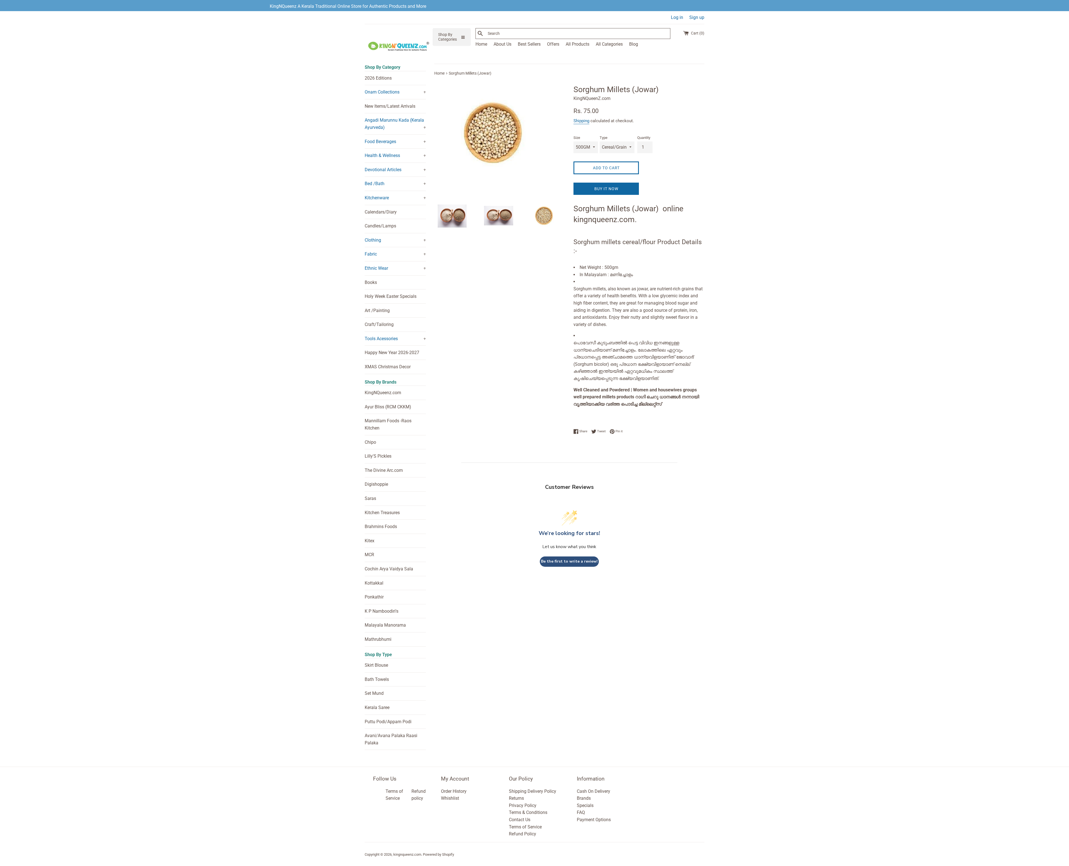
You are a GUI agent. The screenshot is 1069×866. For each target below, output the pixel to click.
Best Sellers (529, 44)
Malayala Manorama (385, 625)
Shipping (581, 120)
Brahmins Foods (381, 526)
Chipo (370, 442)
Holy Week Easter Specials (390, 296)
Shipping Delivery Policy (532, 791)
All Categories (609, 44)
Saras (370, 498)
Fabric (371, 254)
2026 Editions (378, 78)
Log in (677, 17)
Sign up (696, 17)
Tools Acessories (381, 338)
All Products (577, 44)
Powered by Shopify (438, 854)
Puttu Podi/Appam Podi (388, 721)
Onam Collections (382, 92)
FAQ (581, 812)
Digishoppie (376, 484)
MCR (369, 554)
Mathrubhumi (378, 639)
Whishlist (450, 798)
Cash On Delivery (593, 791)
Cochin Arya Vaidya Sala (389, 568)
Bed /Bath (374, 183)
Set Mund (374, 693)
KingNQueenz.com (383, 392)
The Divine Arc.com (384, 470)
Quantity (643, 138)
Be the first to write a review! (569, 561)
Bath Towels (377, 679)
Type (603, 138)
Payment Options (594, 819)
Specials (585, 805)
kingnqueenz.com (407, 854)
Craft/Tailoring (379, 324)
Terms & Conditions (528, 812)
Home (481, 44)
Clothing (373, 240)
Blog (633, 44)
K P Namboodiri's (381, 611)
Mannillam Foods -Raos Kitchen (388, 424)
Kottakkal (374, 583)
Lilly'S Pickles (378, 456)
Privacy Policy (522, 805)
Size (576, 138)
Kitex (369, 540)
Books (371, 282)
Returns (516, 798)
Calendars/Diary (381, 212)
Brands (584, 798)
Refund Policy (522, 833)
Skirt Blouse (376, 665)
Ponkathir (374, 597)
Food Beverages (380, 141)
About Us (502, 44)
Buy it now (606, 189)
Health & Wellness (382, 155)
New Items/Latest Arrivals (390, 106)
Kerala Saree (377, 707)
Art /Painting (377, 310)
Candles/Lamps (380, 226)
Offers (553, 44)
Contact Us (519, 819)
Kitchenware (377, 197)
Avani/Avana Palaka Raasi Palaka (391, 739)
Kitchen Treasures (382, 512)
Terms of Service (525, 827)
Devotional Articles (383, 169)
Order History (454, 791)
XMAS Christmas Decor (388, 366)
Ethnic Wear (376, 268)
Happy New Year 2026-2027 (392, 352)
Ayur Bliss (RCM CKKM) (388, 406)
